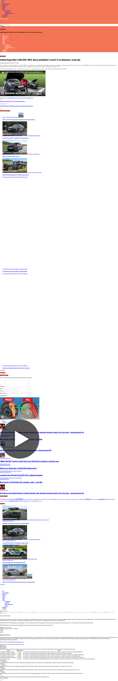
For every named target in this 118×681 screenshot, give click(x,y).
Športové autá (39, 501)
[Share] (1, 679)
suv (10, 501)
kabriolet (42, 499)
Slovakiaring (112, 499)
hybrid (30, 499)
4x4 (1, 499)
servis (95, 499)
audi (3, 499)
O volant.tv (4, 16)
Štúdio (3, 6)
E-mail (1, 391)
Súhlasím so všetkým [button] (13, 628)
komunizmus (46, 499)
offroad (67, 499)
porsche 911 (77, 499)
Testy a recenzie (6, 3)
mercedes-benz (59, 499)
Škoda (36, 501)
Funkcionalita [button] (3, 660)
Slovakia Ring (107, 499)
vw (29, 501)
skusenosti (31, 98)
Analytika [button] (2, 667)
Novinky (4, 7)
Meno (1, 388)
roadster (92, 499)
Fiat (23, 499)
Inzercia (6, 14)
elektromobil (12, 499)
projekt (81, 499)
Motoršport (4, 15)
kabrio (40, 499)
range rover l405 (21, 98)
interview (33, 499)
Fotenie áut (7, 12)
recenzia (27, 98)
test (12, 501)
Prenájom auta (8, 10)
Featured (19, 499)
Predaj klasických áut (9, 13)
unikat (21, 501)
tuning (19, 501)
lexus (50, 499)
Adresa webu (3, 393)
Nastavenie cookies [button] (4, 628)
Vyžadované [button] (2, 645)
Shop (3, 8)
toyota (15, 501)
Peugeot (70, 499)
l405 (11, 98)
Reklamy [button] (2, 671)
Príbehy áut (4, 5)
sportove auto (7, 501)
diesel (8, 499)
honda (27, 499)
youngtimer (33, 501)
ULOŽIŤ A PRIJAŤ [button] (4, 678)
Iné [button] (0, 674)
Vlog (3, 2)
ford (25, 499)
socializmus (2, 501)
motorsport (63, 499)
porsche (73, 499)
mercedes (54, 499)
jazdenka (9, 98)
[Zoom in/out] (4, 679)
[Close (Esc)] (0, 679)
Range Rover (15, 98)
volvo (28, 501)
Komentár (2, 386)
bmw (5, 499)
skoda (97, 499)
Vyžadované (4, 646)
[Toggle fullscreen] (2, 679)
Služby (3, 9)
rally (83, 499)
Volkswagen (25, 501)
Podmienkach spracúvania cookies (15, 642)
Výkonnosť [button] (2, 663)
